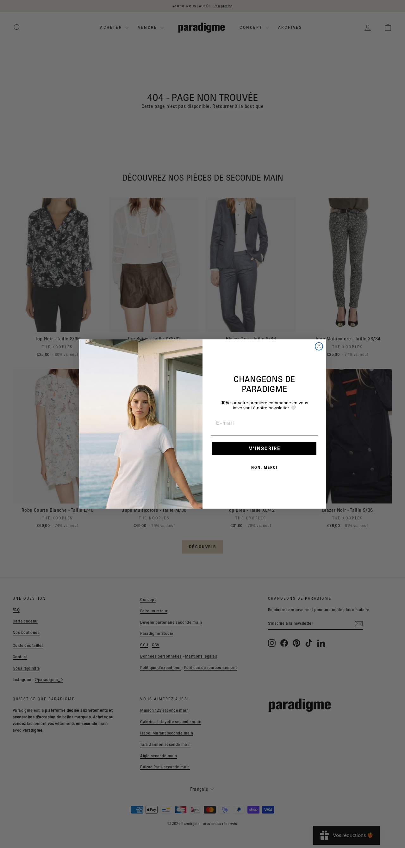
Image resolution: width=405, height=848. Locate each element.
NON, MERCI (264, 467)
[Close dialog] (319, 346)
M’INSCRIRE (264, 448)
